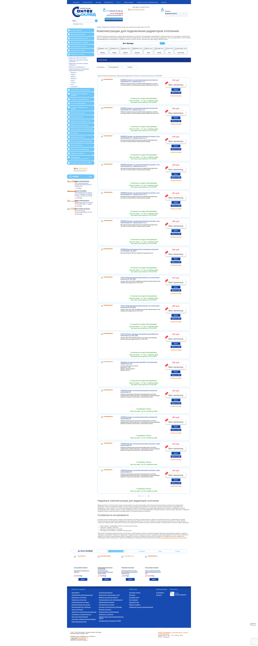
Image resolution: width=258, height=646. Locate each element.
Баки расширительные (78, 113)
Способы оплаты (87, 2)
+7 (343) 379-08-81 (163, 634)
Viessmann (74, 86)
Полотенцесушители (77, 117)
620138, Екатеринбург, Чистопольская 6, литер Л (173, 632)
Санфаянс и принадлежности (80, 99)
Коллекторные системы (78, 50)
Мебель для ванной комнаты (79, 125)
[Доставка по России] (136, 9)
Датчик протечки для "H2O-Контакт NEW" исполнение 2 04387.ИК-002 (129, 572)
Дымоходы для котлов (78, 34)
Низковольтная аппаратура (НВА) (81, 163)
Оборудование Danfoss (78, 137)
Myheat (73, 76)
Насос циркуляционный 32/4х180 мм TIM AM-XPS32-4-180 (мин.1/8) (83, 184)
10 (121, 551)
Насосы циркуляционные (82, 181)
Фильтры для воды (76, 145)
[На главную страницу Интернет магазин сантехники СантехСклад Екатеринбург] (85, 11)
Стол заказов (133, 600)
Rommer (73, 78)
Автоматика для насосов (127, 567)
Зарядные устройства (77, 153)
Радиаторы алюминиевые (76, 67)
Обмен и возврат (129, 2)
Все (90, 176)
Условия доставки (175, 95)
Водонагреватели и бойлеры (79, 42)
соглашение (81, 638)
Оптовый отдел (108, 2)
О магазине (76, 2)
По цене (130, 67)
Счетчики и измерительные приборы (79, 108)
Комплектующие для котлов (79, 38)
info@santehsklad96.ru (114, 15)
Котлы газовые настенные (82, 208)
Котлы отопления (76, 30)
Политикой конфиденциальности (79, 637)
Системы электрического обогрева (81, 141)
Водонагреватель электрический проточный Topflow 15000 (105, 572)
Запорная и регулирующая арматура (79, 94)
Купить (176, 89)
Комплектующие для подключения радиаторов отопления (79, 69)
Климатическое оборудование (80, 149)
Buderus (73, 72)
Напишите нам (134, 602)
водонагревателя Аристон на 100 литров (174, 538)
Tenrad (73, 82)
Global (73, 74)
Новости (159, 595)
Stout (72, 80)
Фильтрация (103, 60)
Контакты (164, 2)
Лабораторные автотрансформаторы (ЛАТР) (80, 158)
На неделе (142, 551)
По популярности (114, 67)
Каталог (118, 2)
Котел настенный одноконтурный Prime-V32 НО (83, 211)
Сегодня (177, 551)
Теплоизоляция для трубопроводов (81, 129)
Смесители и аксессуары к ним (80, 121)
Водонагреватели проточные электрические (105, 568)
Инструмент (74, 133)
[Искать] (96, 20)
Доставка (98, 2)
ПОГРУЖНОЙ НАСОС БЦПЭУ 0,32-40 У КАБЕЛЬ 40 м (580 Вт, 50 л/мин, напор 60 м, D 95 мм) (84, 194)
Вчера (160, 551)
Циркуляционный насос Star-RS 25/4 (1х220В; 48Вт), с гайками (84, 203)
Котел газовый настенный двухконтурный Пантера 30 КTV (153, 572)
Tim (72, 84)
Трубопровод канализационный (80, 90)
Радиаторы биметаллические (77, 58)
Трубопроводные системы (79, 46)
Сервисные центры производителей (147, 2)
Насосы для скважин (80, 191)
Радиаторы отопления (77, 54)
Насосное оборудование (78, 103)
